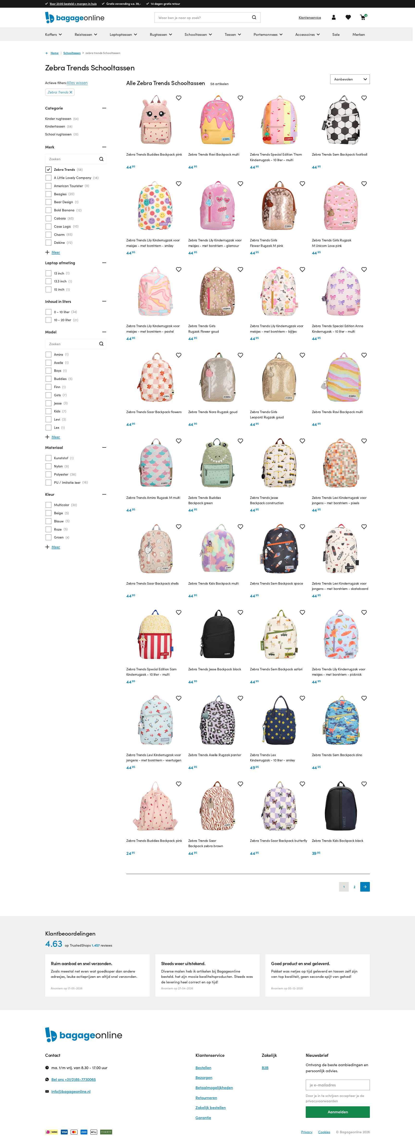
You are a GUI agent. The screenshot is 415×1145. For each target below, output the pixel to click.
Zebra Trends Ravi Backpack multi (213, 154)
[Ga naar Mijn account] (333, 17)
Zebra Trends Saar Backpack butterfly (278, 840)
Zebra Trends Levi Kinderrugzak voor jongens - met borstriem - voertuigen (153, 757)
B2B (265, 1067)
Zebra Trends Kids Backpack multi (213, 583)
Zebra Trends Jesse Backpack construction (267, 500)
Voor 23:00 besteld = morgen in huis (73, 4)
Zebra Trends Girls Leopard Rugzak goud (267, 414)
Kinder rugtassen (61, 118)
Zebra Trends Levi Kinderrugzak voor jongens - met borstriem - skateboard (340, 586)
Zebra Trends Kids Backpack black (337, 840)
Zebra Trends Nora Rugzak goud (213, 412)
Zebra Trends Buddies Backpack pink (154, 154)
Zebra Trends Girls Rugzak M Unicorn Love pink (331, 243)
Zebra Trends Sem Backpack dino (337, 755)
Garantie (203, 1117)
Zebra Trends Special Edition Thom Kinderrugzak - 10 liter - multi (276, 157)
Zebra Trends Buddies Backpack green (204, 500)
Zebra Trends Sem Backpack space (276, 583)
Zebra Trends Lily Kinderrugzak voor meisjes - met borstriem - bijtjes (276, 328)
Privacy (306, 1132)
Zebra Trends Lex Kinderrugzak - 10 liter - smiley (272, 757)
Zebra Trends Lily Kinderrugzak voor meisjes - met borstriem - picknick (338, 672)
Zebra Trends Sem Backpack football (339, 154)
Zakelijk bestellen (210, 1107)
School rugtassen (61, 134)
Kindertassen (58, 126)
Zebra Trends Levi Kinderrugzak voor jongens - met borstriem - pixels (339, 500)
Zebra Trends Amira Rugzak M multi (153, 497)
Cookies (324, 1132)
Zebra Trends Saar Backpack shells (152, 583)
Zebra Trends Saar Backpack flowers (153, 412)
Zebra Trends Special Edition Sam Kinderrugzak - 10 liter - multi (151, 672)
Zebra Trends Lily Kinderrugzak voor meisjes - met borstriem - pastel (153, 328)
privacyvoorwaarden (322, 1101)
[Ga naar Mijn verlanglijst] (348, 17)
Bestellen (203, 1067)
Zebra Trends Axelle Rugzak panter (214, 755)
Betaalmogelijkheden (214, 1087)
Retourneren (206, 1097)
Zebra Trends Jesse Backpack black (214, 669)
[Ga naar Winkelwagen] (362, 17)
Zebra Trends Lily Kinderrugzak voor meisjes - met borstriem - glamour (215, 243)
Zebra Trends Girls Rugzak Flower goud (203, 328)
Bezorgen (203, 1077)
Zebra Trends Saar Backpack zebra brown (205, 843)
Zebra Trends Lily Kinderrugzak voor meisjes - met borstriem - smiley (153, 243)
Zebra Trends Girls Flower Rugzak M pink (266, 243)
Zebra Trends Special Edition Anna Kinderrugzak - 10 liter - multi (337, 328)
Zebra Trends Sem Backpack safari (276, 669)
